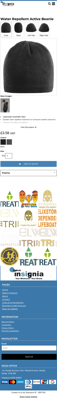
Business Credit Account (14, 305)
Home (5, 289)
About (5, 296)
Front (6, 35)
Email (4, 344)
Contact (6, 299)
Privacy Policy (8, 328)
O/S (3, 156)
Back (19, 35)
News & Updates (10, 309)
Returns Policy (8, 322)
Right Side (44, 35)
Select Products (9, 293)
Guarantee (6, 325)
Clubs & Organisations (13, 302)
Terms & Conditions (10, 331)
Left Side (31, 35)
